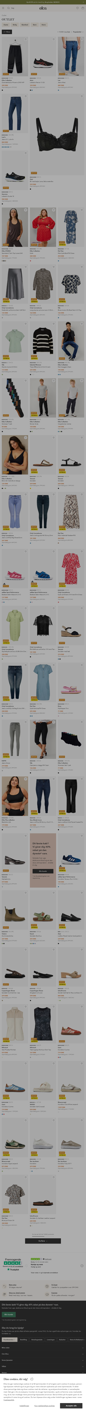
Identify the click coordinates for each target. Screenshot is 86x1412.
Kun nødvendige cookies (44, 1406)
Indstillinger (24, 1406)
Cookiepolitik (9, 1400)
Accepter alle (71, 1406)
